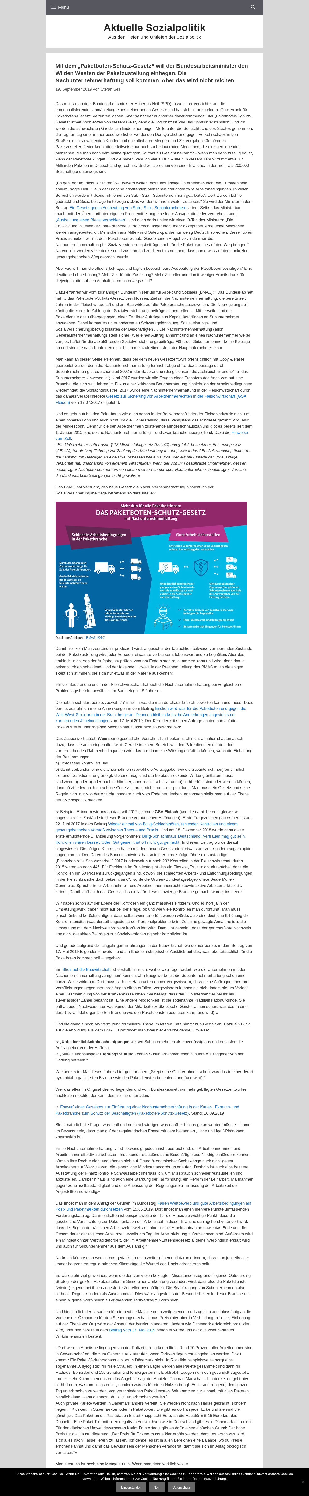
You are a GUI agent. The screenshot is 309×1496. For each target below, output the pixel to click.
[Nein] (303, 1481)
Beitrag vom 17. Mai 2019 (132, 1330)
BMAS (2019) (95, 637)
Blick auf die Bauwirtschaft (87, 969)
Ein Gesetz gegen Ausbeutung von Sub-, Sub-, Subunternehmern (128, 207)
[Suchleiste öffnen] (253, 7)
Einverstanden (131, 1487)
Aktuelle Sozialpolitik (154, 27)
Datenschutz (181, 1487)
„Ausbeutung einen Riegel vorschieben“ (91, 220)
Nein (157, 1487)
